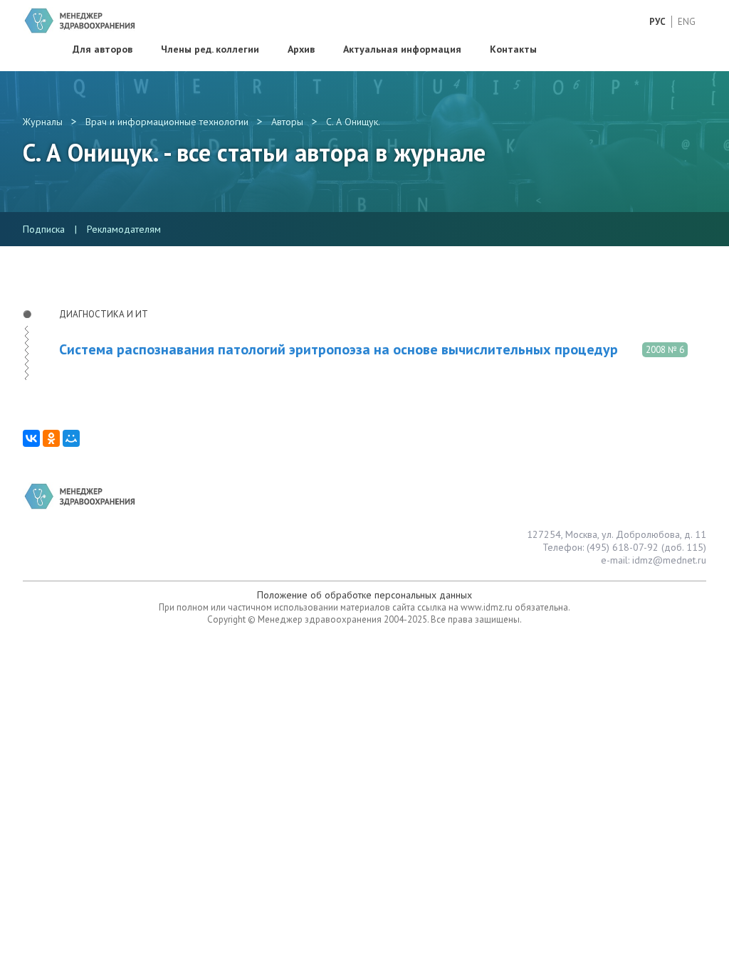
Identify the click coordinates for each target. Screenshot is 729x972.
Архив (301, 49)
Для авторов (102, 49)
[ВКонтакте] (31, 438)
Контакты (513, 49)
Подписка (44, 229)
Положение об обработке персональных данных (364, 594)
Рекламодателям (124, 229)
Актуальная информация (402, 49)
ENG (687, 22)
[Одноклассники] (51, 438)
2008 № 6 (665, 350)
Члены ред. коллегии (210, 49)
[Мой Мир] (71, 438)
